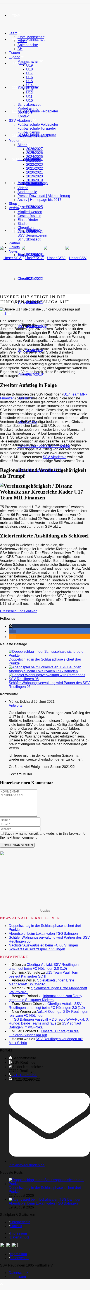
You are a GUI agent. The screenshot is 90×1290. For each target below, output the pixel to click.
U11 (29, 96)
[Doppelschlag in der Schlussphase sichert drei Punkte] (49, 655)
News (16, 230)
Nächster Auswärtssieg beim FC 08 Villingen (43, 945)
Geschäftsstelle (29, 207)
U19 (29, 65)
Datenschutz (19, 1237)
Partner (19, 183)
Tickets (14, 247)
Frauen (14, 53)
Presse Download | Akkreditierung (43, 196)
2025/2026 (34, 153)
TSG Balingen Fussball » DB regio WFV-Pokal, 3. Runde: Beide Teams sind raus (49, 1021)
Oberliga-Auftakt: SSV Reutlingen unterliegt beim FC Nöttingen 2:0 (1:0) (44, 966)
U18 (29, 69)
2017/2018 (34, 374)
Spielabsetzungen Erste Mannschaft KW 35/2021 (41, 982)
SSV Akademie (21, 120)
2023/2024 (34, 160)
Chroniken (25, 278)
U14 (29, 85)
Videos (22, 188)
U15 (29, 81)
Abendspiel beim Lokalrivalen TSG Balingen (43, 671)
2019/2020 (34, 176)
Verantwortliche (29, 231)
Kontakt (23, 116)
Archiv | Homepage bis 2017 (39, 200)
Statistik (16, 1226)
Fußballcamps (28, 132)
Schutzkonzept (28, 104)
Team (16, 15)
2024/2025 (34, 157)
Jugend (18, 63)
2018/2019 (34, 180)
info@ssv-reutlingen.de (27, 1165)
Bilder (22, 145)
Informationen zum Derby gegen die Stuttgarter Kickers (45, 998)
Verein (17, 159)
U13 (29, 89)
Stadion (23, 223)
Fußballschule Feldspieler (37, 111)
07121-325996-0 (24, 1075)
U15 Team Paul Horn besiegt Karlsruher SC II (43, 974)
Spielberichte (27, 45)
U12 (29, 93)
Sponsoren (26, 112)
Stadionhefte (27, 192)
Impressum (18, 1233)
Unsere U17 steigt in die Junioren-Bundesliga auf (44, 1033)
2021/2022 (34, 278)
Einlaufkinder (27, 220)
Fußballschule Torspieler (36, 128)
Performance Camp (32, 136)
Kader (22, 41)
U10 (29, 100)
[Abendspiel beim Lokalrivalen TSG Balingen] (45, 667)
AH (19, 49)
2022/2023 (34, 164)
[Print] (9, 313)
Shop (16, 135)
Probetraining (27, 108)
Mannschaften (28, 61)
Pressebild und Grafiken (18, 611)
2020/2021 (34, 172)
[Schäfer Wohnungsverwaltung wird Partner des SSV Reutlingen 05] (49, 679)
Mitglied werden (29, 212)
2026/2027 (34, 149)
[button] (10, 626)
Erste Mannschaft (30, 39)
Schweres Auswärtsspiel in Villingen (37, 949)
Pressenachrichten (32, 255)
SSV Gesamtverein (32, 235)
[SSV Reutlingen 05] (43, 258)
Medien (14, 140)
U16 (29, 77)
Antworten (16, 705)
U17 (29, 73)
